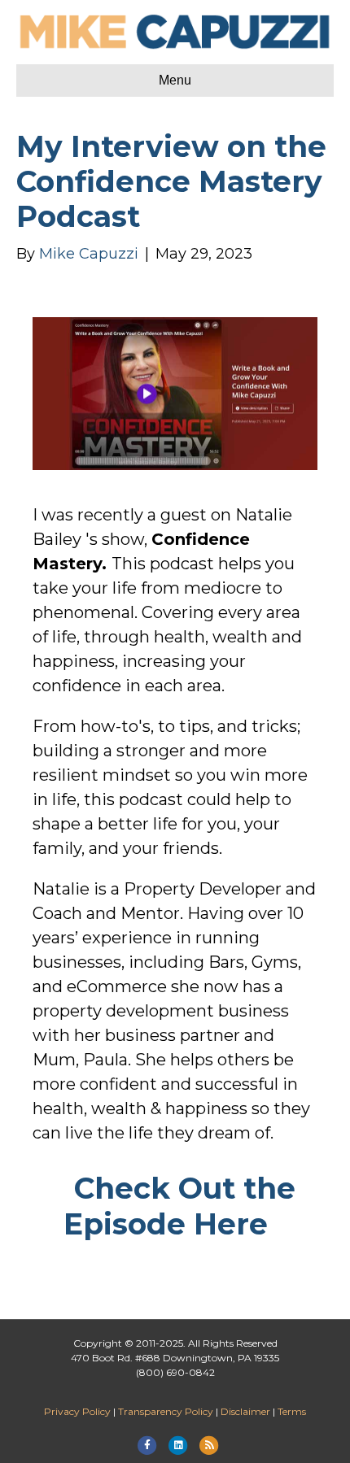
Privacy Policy (77, 1411)
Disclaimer (245, 1411)
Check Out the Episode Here (179, 1206)
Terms (292, 1411)
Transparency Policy (165, 1411)
